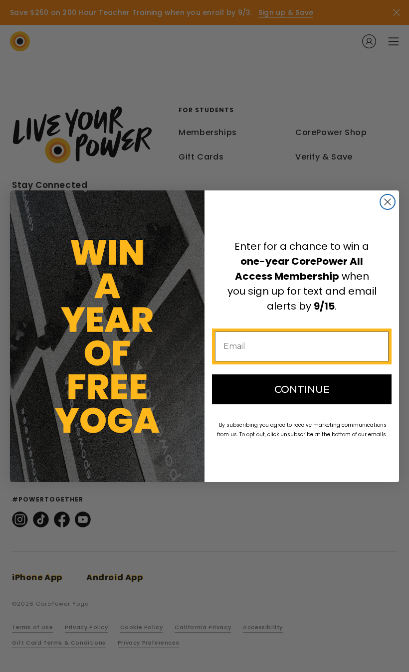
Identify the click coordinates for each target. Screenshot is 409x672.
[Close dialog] (387, 201)
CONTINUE (302, 389)
